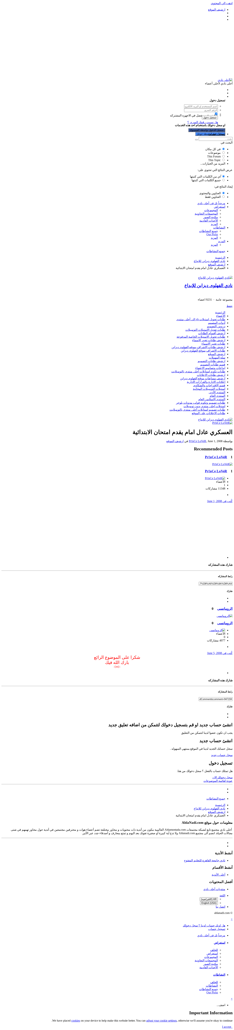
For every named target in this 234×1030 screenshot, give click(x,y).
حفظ (230, 306)
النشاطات (219, 227)
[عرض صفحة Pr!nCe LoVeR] (222, 422)
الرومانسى (225, 609)
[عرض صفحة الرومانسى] (225, 615)
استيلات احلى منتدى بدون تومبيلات (204, 406)
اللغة (222, 895)
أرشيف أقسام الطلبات (211, 333)
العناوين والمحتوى (210, 193)
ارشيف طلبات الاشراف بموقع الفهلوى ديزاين (198, 347)
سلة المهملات (217, 357)
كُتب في (220, 501)
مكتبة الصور (210, 217)
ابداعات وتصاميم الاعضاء (210, 368)
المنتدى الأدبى (217, 392)
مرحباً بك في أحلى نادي (211, 203)
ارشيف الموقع (216, 354)
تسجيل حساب (216, 133)
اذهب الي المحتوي (222, 3)
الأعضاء (220, 315)
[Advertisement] (117, 49)
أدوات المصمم (216, 322)
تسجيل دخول (209, 117)
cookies (75, 1020)
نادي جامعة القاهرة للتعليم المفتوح (204, 860)
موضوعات (214, 152)
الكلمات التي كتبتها (205, 176)
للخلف (214, 950)
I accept (227, 1026)
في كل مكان (213, 149)
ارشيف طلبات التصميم (211, 361)
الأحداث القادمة (208, 220)
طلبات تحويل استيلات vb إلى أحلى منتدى (200, 319)
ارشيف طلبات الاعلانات (211, 374)
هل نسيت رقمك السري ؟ (202, 122)
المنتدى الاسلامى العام (211, 399)
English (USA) (208, 903)
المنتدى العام (217, 395)
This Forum (214, 156)
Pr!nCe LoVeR (197, 441)
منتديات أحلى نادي (214, 889)
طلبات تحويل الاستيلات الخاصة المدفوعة (201, 336)
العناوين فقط (213, 196)
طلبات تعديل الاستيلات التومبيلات (205, 329)
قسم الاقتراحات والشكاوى (209, 385)
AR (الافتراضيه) (208, 899)
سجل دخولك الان (222, 777)
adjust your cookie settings (161, 1020)
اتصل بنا (220, 906)
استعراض (219, 206)
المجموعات (211, 210)
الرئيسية (220, 312)
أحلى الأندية (218, 874)
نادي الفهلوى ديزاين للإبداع (208, 285)
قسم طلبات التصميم (212, 364)
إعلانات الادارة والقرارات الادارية (206, 381)
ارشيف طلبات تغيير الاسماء (208, 340)
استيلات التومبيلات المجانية (209, 388)
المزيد (214, 224)
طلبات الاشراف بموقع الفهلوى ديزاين (203, 350)
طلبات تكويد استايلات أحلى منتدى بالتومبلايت (198, 371)
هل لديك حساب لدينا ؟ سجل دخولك (203, 96)
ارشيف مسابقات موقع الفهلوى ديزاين (202, 378)
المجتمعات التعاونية (206, 213)
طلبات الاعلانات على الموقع (208, 413)
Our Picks (212, 234)
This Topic (214, 160)
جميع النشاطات (208, 231)
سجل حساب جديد (222, 755)
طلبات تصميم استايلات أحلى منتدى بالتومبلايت (197, 409)
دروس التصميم (216, 326)
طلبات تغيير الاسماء (213, 343)
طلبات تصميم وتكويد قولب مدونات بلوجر (200, 402)
